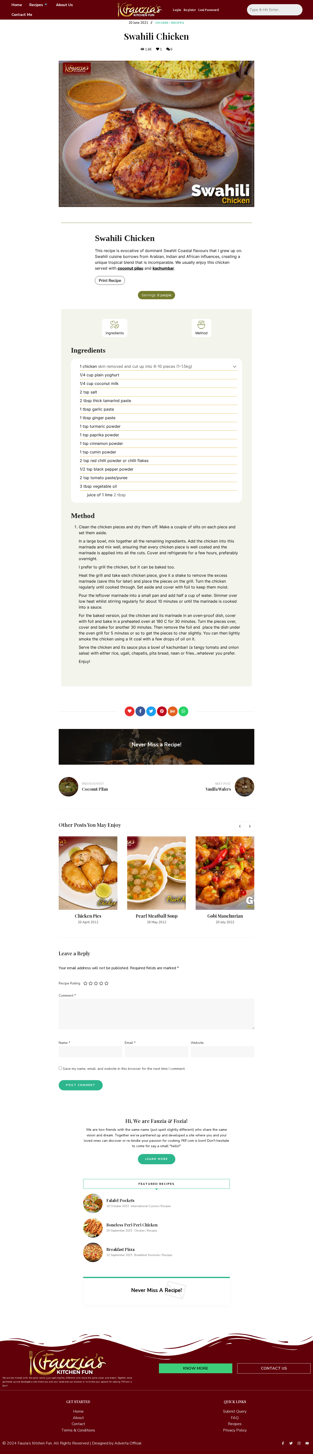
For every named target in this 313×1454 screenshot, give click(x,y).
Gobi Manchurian (225, 916)
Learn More (156, 1159)
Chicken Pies (88, 916)
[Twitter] (151, 711)
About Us (64, 4)
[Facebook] (140, 711)
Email (130, 1042)
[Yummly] (173, 711)
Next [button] (249, 826)
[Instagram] (299, 1443)
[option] (88, 880)
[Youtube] (307, 1443)
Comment (67, 995)
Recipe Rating (69, 983)
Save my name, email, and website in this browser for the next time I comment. (124, 1068)
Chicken (161, 23)
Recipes (36, 4)
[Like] (129, 711)
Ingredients (115, 333)
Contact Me (21, 14)
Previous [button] (240, 826)
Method (201, 333)
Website (197, 1042)
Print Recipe (110, 280)
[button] (234, 366)
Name (64, 1042)
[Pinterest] (162, 711)
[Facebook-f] (282, 1443)
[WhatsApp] (183, 711)
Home (16, 4)
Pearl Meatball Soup (157, 916)
